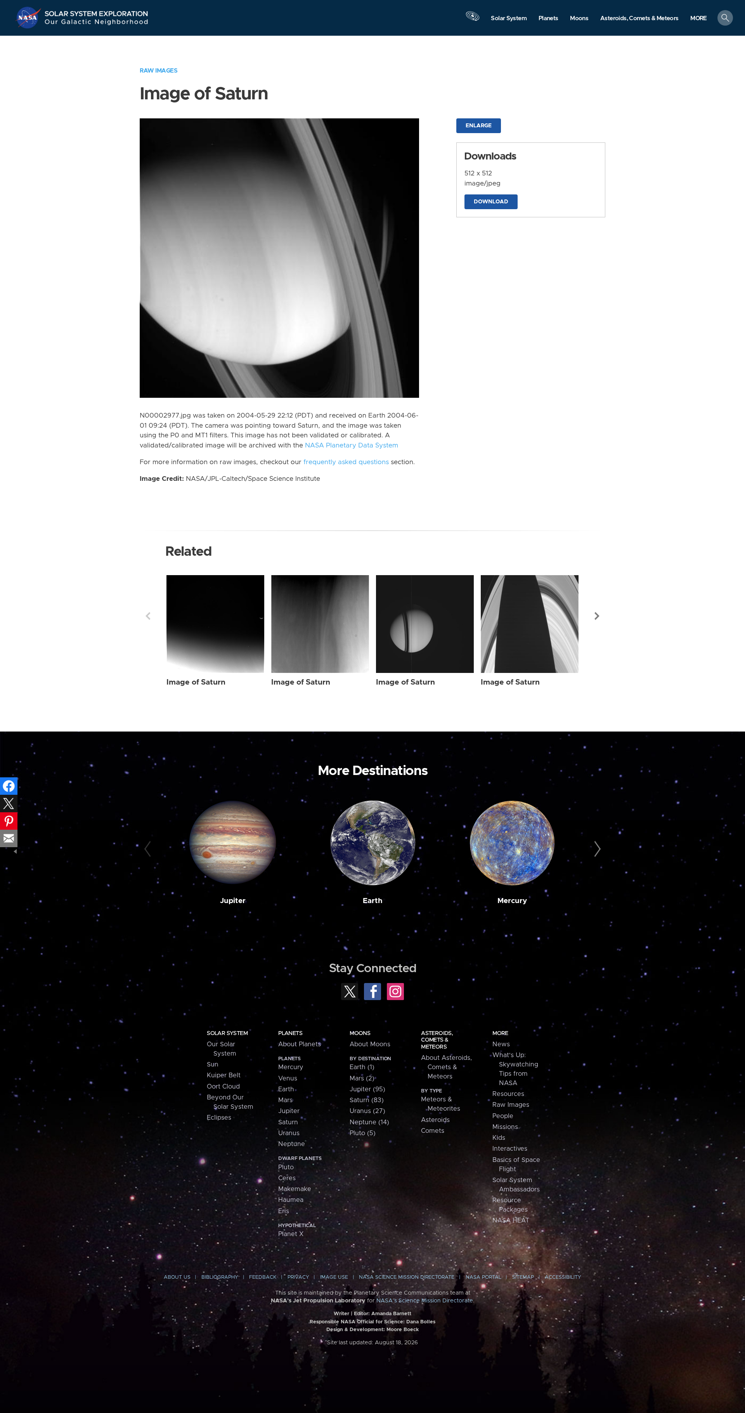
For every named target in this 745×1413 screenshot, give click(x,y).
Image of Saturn (195, 682)
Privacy (298, 1277)
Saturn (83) (367, 1100)
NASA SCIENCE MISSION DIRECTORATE (406, 1277)
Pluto (286, 1167)
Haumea (290, 1200)
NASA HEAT (510, 1220)
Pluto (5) (363, 1133)
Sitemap (523, 1277)
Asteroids (435, 1120)
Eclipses (219, 1118)
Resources (508, 1094)
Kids (498, 1138)
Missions (505, 1127)
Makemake (294, 1189)
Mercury (512, 901)
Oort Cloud (223, 1087)
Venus (287, 1078)
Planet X (290, 1234)
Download (491, 202)
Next (597, 616)
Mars (285, 1100)
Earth (373, 901)
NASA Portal (483, 1277)
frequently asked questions (346, 462)
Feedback (262, 1277)
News (501, 1044)
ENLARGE (479, 125)
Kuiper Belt (224, 1075)
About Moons (370, 1044)
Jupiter (233, 901)
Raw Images (158, 71)
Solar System (227, 1033)
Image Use (334, 1277)
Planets (290, 1033)
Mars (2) (362, 1078)
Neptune (291, 1144)
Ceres (287, 1178)
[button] (698, 18)
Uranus (289, 1133)
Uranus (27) (367, 1111)
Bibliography (219, 1277)
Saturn (288, 1122)
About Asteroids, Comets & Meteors (446, 1067)
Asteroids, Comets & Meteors (437, 1040)
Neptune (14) (369, 1122)
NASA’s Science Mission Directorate (424, 1301)
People (502, 1116)
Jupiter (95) (367, 1089)
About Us (177, 1277)
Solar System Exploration (96, 11)
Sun (212, 1064)
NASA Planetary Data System (351, 445)
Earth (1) (362, 1067)
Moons (360, 1033)
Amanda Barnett (391, 1313)
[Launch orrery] (472, 20)
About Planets (299, 1044)
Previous (148, 616)
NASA (29, 17)
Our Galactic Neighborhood (96, 23)
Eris (283, 1211)
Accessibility (563, 1277)
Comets (432, 1131)
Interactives (509, 1149)
